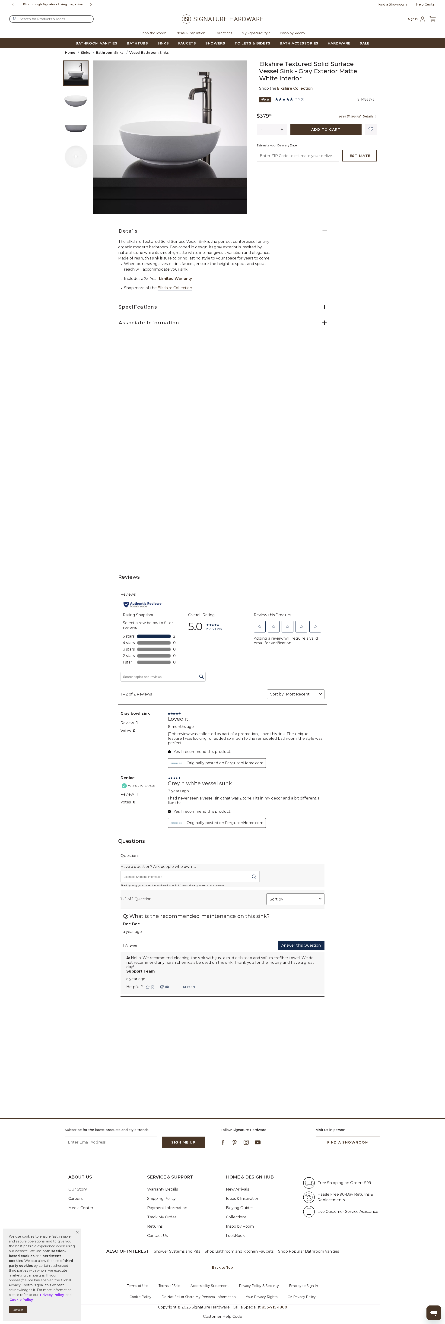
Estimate (360, 155)
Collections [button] (223, 33)
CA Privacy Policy (302, 1297)
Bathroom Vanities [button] (97, 43)
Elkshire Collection (295, 88)
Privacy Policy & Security (259, 1286)
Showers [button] (215, 43)
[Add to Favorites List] (371, 129)
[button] (77, 1232)
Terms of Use (137, 1286)
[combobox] (51, 19)
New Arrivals (237, 1189)
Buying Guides (239, 1208)
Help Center (426, 4)
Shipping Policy (161, 1198)
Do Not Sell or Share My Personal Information (199, 1297)
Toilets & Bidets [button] (252, 43)
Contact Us (157, 1235)
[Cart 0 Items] (432, 19)
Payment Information (167, 1208)
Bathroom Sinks (110, 53)
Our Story (77, 1189)
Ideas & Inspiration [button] (190, 33)
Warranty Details (162, 1189)
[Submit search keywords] (14, 19)
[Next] (92, 4)
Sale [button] (364, 43)
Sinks (85, 53)
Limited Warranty (175, 278)
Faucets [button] (187, 43)
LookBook (235, 1235)
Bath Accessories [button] (299, 43)
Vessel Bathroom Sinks (149, 53)
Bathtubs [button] (137, 43)
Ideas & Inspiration (242, 1198)
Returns (154, 1226)
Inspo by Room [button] (292, 33)
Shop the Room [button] (153, 33)
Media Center (80, 1208)
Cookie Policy (140, 1297)
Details (368, 116)
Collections (236, 1217)
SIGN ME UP (183, 1142)
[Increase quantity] (282, 129)
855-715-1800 (73, 4)
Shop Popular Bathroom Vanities (308, 1251)
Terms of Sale (169, 1286)
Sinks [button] (163, 43)
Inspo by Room (240, 1226)
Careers (75, 1198)
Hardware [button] (339, 43)
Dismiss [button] (18, 1309)
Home (70, 53)
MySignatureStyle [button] (256, 33)
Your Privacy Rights (261, 1297)
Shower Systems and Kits (177, 1251)
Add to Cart (326, 129)
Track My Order (161, 1217)
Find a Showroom (392, 4)
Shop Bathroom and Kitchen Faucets (239, 1251)
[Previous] (12, 4)
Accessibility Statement (210, 1286)
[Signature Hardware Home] (222, 19)
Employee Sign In (303, 1286)
